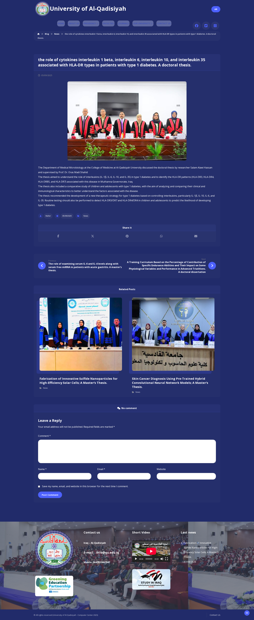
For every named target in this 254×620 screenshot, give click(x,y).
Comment (44, 435)
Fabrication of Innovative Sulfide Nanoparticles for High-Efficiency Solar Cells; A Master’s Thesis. (201, 550)
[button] (197, 26)
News (85, 216)
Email (101, 469)
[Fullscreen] (166, 558)
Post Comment (50, 494)
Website (161, 469)
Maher (48, 216)
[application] (151, 551)
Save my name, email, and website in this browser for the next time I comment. (85, 486)
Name (42, 469)
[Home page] (38, 34)
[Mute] (161, 558)
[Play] (135, 558)
